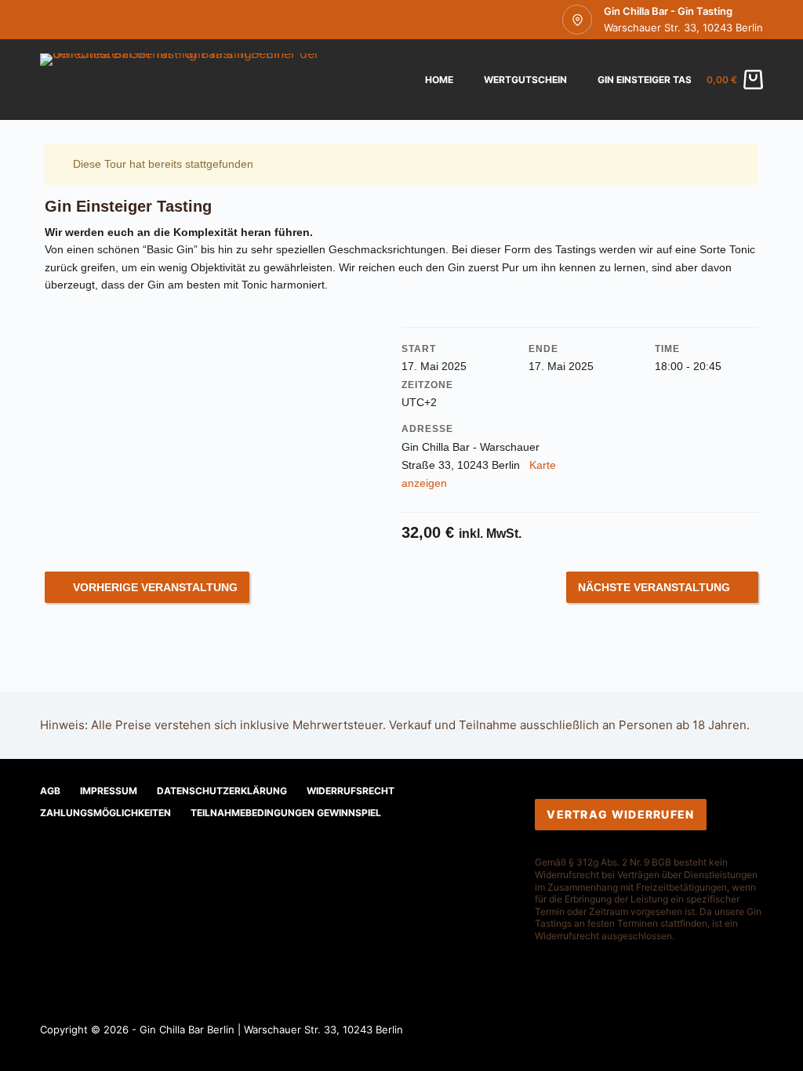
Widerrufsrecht (350, 791)
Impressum (108, 791)
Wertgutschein (525, 79)
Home (439, 79)
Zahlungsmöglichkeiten (105, 813)
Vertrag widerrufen (620, 814)
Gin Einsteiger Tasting (656, 79)
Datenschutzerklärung (222, 791)
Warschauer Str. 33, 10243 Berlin (683, 27)
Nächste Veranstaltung (654, 587)
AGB (50, 791)
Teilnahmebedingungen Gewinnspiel (286, 813)
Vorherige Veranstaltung (155, 587)
